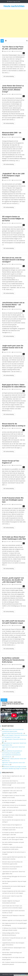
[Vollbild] (25, 721)
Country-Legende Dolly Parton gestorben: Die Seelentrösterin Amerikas (14, 858)
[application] (14, 715)
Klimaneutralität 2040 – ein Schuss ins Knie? (13, 788)
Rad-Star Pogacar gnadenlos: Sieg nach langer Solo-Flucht (14, 882)
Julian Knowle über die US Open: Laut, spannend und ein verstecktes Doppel (12, 907)
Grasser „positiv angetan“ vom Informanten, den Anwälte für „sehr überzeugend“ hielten (13, 580)
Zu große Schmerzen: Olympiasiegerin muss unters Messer (13, 948)
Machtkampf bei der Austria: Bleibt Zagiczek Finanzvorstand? (13, 887)
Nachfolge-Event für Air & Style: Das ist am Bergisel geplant (13, 958)
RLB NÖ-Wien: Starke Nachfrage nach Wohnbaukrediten (12, 953)
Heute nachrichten (14, 6)
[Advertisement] (14, 23)
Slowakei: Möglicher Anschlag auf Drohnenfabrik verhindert (11, 902)
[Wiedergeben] (2, 721)
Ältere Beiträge (5, 700)
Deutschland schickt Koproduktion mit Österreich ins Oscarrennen (12, 867)
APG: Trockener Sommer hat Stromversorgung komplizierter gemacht (14, 963)
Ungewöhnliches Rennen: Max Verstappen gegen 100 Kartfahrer (13, 944)
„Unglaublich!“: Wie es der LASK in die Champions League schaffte (13, 176)
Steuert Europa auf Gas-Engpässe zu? (12, 825)
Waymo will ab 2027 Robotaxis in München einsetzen (13, 916)
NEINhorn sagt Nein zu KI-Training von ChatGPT (14, 920)
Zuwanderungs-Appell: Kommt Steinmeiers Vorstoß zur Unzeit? (13, 911)
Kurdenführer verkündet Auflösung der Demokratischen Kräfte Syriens (13, 660)
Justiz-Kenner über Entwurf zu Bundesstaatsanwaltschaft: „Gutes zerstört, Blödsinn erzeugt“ (13, 783)
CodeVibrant (22, 974)
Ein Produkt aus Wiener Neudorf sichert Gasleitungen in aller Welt (12, 833)
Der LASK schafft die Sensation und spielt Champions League (13, 843)
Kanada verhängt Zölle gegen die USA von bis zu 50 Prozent (14, 877)
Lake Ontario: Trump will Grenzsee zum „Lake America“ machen (14, 939)
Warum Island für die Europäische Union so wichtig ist (13, 821)
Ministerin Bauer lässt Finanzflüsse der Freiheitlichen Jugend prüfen (12, 863)
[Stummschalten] (23, 721)
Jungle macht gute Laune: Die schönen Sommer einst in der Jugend (12, 348)
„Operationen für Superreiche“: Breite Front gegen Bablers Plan (13, 872)
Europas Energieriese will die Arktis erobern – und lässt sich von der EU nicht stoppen (14, 892)
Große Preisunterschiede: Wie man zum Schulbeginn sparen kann (12, 500)
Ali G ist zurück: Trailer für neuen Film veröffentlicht (12, 897)
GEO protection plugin (24, 975)
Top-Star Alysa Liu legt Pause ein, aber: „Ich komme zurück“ (13, 777)
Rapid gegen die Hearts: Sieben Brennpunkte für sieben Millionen (14, 816)
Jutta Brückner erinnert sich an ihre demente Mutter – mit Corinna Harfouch (13, 305)
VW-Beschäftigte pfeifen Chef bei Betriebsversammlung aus (10, 934)
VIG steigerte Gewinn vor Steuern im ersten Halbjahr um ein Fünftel (13, 219)
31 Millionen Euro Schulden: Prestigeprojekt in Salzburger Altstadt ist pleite (14, 929)
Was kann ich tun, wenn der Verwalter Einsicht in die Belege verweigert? (13, 260)
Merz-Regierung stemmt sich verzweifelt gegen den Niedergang (14, 924)
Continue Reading (9, 76)
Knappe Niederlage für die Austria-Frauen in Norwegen (14, 853)
